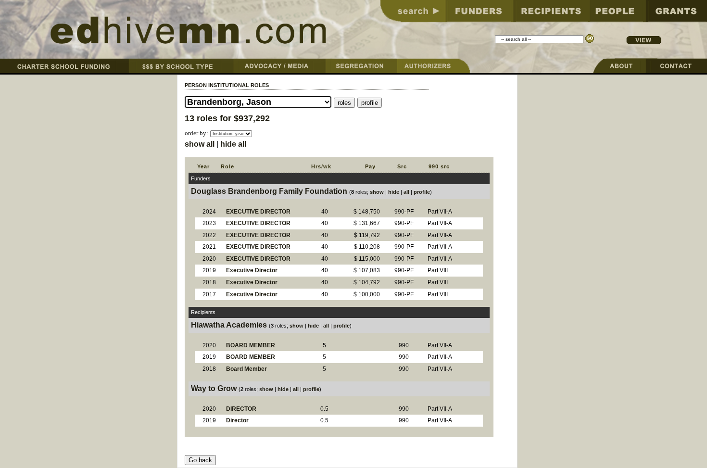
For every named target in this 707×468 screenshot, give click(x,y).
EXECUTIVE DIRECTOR (258, 211)
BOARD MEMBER (250, 345)
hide (393, 192)
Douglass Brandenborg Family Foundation (269, 191)
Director (237, 420)
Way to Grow (214, 388)
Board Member (246, 369)
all (406, 192)
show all (200, 144)
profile (422, 192)
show (377, 192)
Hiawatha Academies (229, 325)
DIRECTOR (241, 408)
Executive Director (252, 270)
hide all (233, 144)
